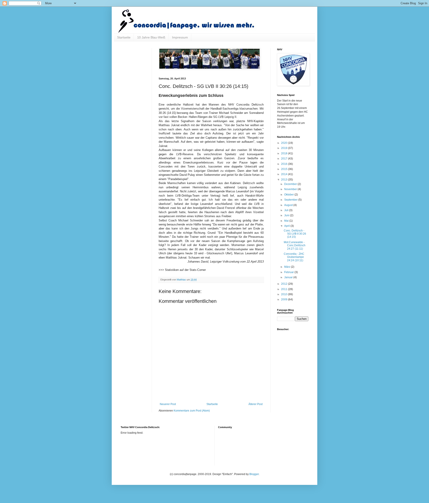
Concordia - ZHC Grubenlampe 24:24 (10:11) (294, 257)
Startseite (123, 37)
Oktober (289, 194)
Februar (289, 272)
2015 (284, 169)
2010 (284, 294)
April (287, 225)
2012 (284, 283)
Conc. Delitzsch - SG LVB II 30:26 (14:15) (295, 234)
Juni (287, 215)
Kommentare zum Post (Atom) (192, 410)
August (288, 205)
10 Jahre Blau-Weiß (151, 37)
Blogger (254, 474)
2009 (284, 299)
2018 (284, 153)
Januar (288, 277)
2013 (284, 179)
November (291, 189)
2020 (284, 142)
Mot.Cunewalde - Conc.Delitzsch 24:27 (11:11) (294, 245)
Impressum (180, 37)
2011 (284, 289)
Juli (286, 210)
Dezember (291, 184)
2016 (284, 164)
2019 (284, 148)
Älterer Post (255, 404)
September (291, 199)
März (287, 266)
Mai (286, 220)
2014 (284, 174)
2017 (284, 158)
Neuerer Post (168, 404)
